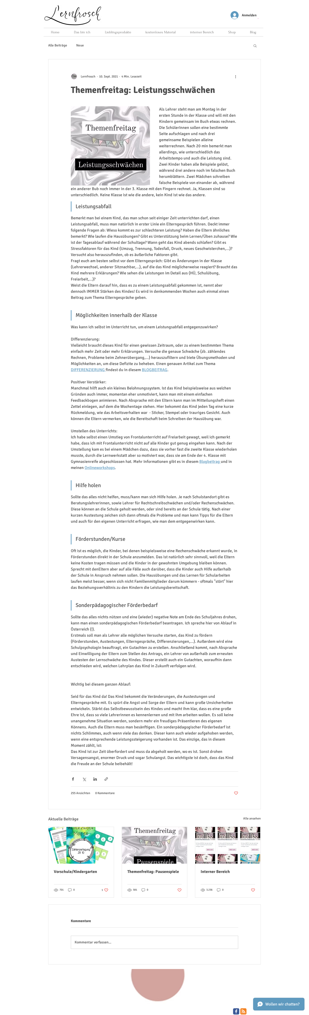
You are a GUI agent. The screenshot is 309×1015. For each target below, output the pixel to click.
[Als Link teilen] (106, 779)
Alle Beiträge (57, 45)
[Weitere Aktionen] (235, 76)
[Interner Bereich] (228, 845)
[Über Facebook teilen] (73, 779)
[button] (258, 18)
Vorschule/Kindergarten (75, 871)
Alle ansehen (252, 818)
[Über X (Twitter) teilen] (84, 779)
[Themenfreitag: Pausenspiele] (154, 845)
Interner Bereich (215, 871)
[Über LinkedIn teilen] (95, 779)
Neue (80, 45)
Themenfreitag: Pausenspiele (153, 871)
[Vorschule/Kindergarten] (81, 845)
